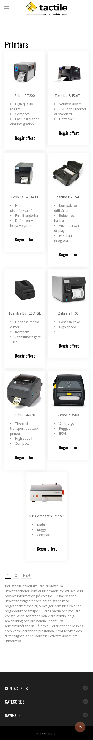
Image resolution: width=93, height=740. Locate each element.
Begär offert (25, 138)
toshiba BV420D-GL (24, 313)
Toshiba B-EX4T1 (24, 197)
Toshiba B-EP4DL (68, 197)
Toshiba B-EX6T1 (68, 95)
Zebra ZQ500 (68, 415)
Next (26, 575)
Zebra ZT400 (68, 313)
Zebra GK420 (24, 415)
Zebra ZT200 (24, 95)
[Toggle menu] (7, 7)
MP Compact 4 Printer (46, 516)
